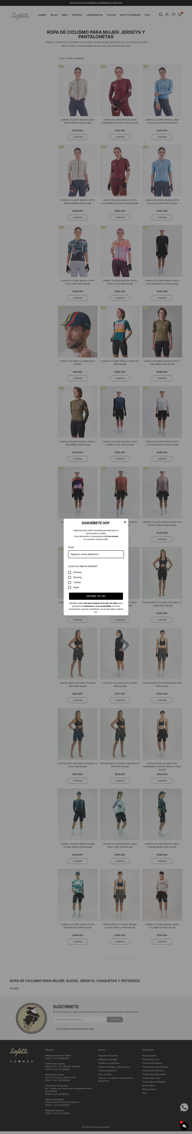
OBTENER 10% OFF (96, 596)
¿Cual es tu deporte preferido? (83, 566)
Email (71, 547)
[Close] (125, 522)
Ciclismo (77, 572)
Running (77, 577)
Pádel (76, 587)
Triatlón (77, 582)
